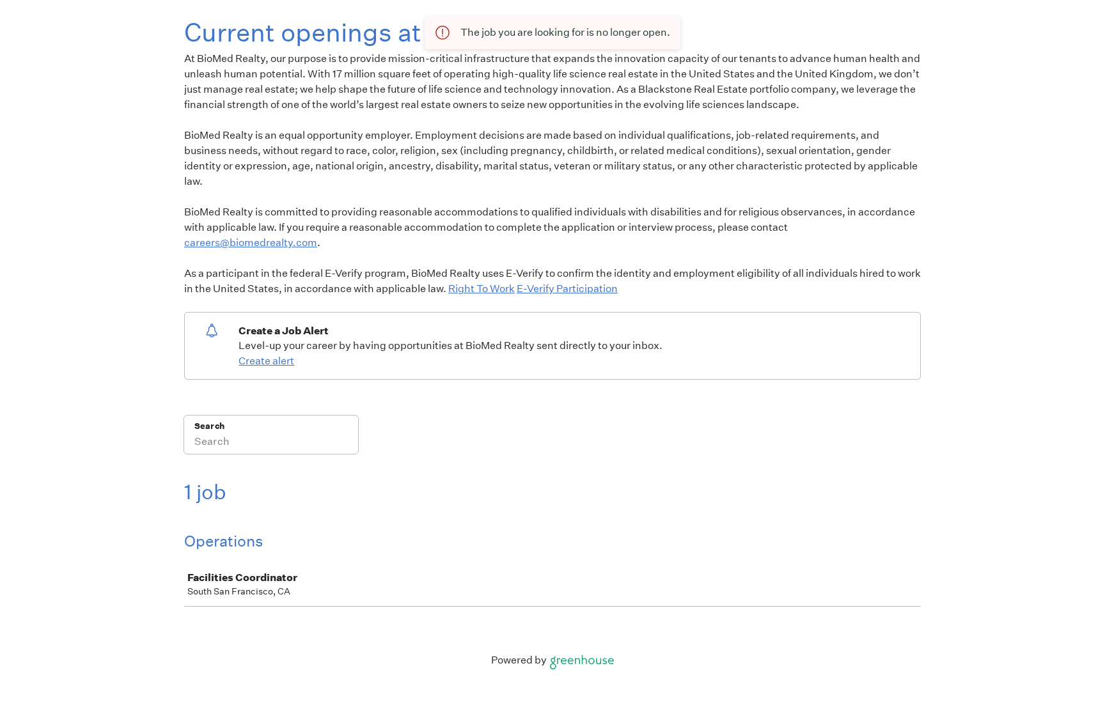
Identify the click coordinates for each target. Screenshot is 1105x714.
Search (209, 426)
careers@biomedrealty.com (250, 243)
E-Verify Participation (567, 289)
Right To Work (481, 289)
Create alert (266, 361)
